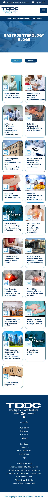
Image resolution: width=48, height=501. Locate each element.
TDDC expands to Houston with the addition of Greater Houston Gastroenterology (12, 354)
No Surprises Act (24, 477)
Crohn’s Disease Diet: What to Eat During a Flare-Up (34, 322)
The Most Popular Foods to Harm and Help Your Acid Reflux (12, 323)
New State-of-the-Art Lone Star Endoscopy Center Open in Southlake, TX (35, 261)
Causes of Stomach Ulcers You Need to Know (12, 195)
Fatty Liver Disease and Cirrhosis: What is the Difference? (34, 127)
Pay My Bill (40, 2)
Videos (31, 60)
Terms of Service (24, 463)
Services (24, 444)
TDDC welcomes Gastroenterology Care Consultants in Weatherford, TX (12, 227)
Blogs (16, 60)
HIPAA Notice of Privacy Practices (24, 470)
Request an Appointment (18, 2)
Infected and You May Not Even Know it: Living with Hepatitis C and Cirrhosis (34, 163)
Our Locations (24, 450)
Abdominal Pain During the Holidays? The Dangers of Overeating (33, 228)
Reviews (24, 431)
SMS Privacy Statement (24, 483)
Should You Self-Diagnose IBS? (11, 384)
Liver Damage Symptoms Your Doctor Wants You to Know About (12, 292)
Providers (24, 447)
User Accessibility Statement (24, 467)
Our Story (24, 428)
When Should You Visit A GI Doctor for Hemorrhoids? (12, 96)
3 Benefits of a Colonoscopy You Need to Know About (11, 260)
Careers (24, 434)
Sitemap (39, 496)
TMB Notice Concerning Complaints (24, 473)
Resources (24, 454)
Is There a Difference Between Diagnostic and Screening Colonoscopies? (11, 129)
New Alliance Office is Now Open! (33, 352)
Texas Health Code (24, 480)
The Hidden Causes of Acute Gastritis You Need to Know (35, 292)
